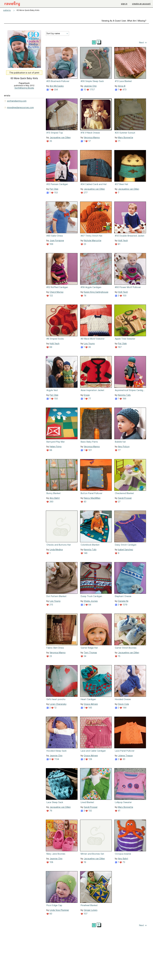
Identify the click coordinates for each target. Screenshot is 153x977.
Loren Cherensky (58, 704)
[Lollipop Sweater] (130, 784)
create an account (141, 3)
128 (90, 759)
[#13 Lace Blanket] (130, 63)
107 (85, 913)
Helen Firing (55, 446)
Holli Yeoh (123, 240)
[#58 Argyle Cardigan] (96, 269)
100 (124, 295)
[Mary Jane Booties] (62, 835)
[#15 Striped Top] (62, 114)
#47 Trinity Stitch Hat (91, 235)
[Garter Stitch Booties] (130, 629)
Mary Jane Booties (55, 853)
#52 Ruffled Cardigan (57, 287)
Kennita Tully (124, 395)
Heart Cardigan (88, 699)
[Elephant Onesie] (130, 578)
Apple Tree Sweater (125, 338)
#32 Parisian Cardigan (57, 184)
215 (51, 604)
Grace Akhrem (91, 704)
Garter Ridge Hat (89, 647)
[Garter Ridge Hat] (96, 629)
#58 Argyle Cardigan (91, 287)
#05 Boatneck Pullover (57, 81)
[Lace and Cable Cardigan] (96, 732)
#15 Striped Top (54, 132)
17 (89, 141)
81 (118, 244)
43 (84, 501)
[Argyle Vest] (62, 372)
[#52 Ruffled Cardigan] (62, 269)
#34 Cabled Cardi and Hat (94, 184)
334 (55, 89)
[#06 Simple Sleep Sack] (96, 63)
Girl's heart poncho (55, 699)
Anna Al (121, 86)
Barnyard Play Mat (55, 441)
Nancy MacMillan (92, 498)
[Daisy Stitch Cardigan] (130, 526)
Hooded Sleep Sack (56, 750)
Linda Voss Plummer (59, 910)
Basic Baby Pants (89, 441)
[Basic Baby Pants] (96, 423)
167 (119, 347)
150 (55, 398)
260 (51, 501)
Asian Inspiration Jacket (92, 390)
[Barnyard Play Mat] (62, 423)
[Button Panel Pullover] (96, 475)
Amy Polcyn (124, 446)
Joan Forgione (57, 240)
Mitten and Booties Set (92, 853)
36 (89, 347)
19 (84, 862)
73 (123, 862)
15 (118, 656)
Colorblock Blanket (90, 544)
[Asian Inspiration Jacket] (96, 372)
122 (51, 295)
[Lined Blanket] (96, 784)
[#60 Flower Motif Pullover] (130, 269)
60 (50, 913)
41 (118, 810)
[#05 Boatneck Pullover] (62, 63)
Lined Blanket (87, 802)
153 (55, 192)
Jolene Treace (125, 755)
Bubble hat (120, 441)
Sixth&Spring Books (24, 88)
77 (89, 398)
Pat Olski (54, 189)
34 (84, 656)
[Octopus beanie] (130, 835)
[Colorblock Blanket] (96, 526)
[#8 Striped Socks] (62, 320)
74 (84, 295)
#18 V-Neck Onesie (90, 132)
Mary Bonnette (125, 137)
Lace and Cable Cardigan (93, 750)
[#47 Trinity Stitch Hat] (96, 217)
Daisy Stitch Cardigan (125, 544)
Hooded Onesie (123, 699)
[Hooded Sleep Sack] (62, 732)
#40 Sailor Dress (54, 235)
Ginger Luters (90, 910)
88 (50, 450)
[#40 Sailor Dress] (62, 217)
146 (85, 553)
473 (124, 89)
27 (118, 501)
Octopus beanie (123, 853)
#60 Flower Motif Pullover (128, 287)
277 (85, 192)
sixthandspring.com (16, 101)
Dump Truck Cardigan (91, 596)
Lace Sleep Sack (54, 802)
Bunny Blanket (53, 493)
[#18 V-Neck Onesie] (96, 114)
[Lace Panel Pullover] (130, 732)
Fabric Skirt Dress (55, 647)
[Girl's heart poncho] (62, 681)
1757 (92, 89)
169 (51, 244)
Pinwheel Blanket (89, 905)
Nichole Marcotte (92, 240)
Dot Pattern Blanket (56, 596)
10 (84, 89)
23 (84, 244)
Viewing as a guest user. (123, 20)
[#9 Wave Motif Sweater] (96, 320)
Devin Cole (123, 704)
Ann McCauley (57, 86)
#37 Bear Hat (121, 184)
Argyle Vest (52, 390)
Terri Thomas (90, 652)
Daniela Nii (123, 601)
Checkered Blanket (124, 493)
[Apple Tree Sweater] (130, 320)
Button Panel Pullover (91, 493)
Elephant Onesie (123, 596)
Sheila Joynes (91, 601)
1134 (56, 759)
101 (90, 450)
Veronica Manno (92, 137)
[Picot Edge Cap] (62, 887)
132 (90, 810)
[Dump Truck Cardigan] (96, 578)
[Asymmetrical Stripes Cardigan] (130, 372)
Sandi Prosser (125, 498)
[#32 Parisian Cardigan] (62, 166)
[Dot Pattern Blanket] (62, 578)
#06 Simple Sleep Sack (92, 81)
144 (124, 707)
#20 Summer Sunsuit (125, 132)
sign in (124, 3)
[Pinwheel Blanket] (96, 887)
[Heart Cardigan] (96, 681)
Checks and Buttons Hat (58, 544)
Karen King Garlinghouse (96, 292)
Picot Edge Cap (54, 905)
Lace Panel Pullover (124, 750)
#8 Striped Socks (55, 338)
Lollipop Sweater (123, 802)
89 (50, 347)
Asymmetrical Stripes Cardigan (130, 390)
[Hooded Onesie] (130, 681)
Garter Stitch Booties (125, 647)
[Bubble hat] (130, 423)
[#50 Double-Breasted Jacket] (130, 217)
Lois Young (89, 343)
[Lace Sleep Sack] (62, 784)
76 (50, 810)
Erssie (87, 395)
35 (50, 141)
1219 (124, 604)
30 (123, 759)
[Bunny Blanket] (62, 475)
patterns (7, 10)
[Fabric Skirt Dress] (62, 629)
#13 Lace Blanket (123, 81)
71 (118, 141)
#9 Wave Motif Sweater (93, 338)
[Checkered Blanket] (130, 475)
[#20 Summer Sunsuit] (130, 114)
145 (90, 707)
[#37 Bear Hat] (130, 166)
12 (55, 707)
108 (51, 862)
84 (89, 604)
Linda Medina (56, 549)
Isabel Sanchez (125, 549)
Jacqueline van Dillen (60, 137)
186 (124, 398)
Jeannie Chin (90, 86)
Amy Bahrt (55, 498)
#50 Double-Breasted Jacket (129, 235)
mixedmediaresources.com (20, 107)
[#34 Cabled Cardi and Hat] (96, 166)
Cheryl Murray (57, 292)
